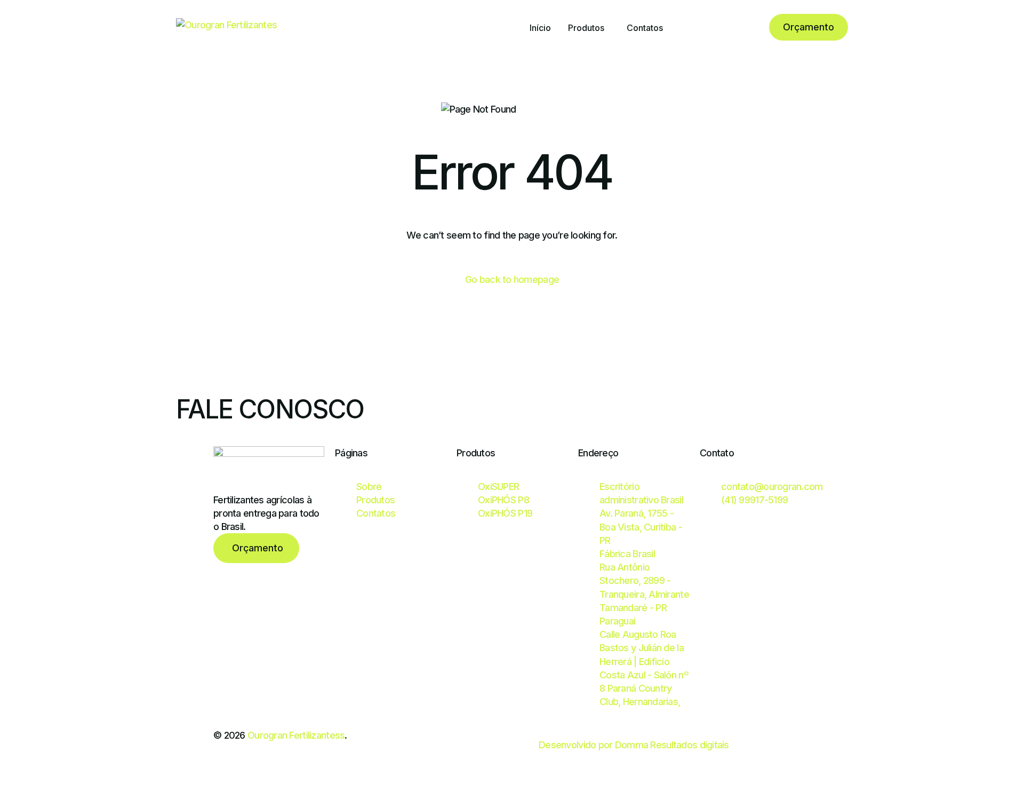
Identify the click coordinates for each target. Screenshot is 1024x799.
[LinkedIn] (729, 26)
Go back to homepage (512, 279)
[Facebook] (693, 26)
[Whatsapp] (747, 26)
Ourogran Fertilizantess (296, 735)
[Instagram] (711, 26)
